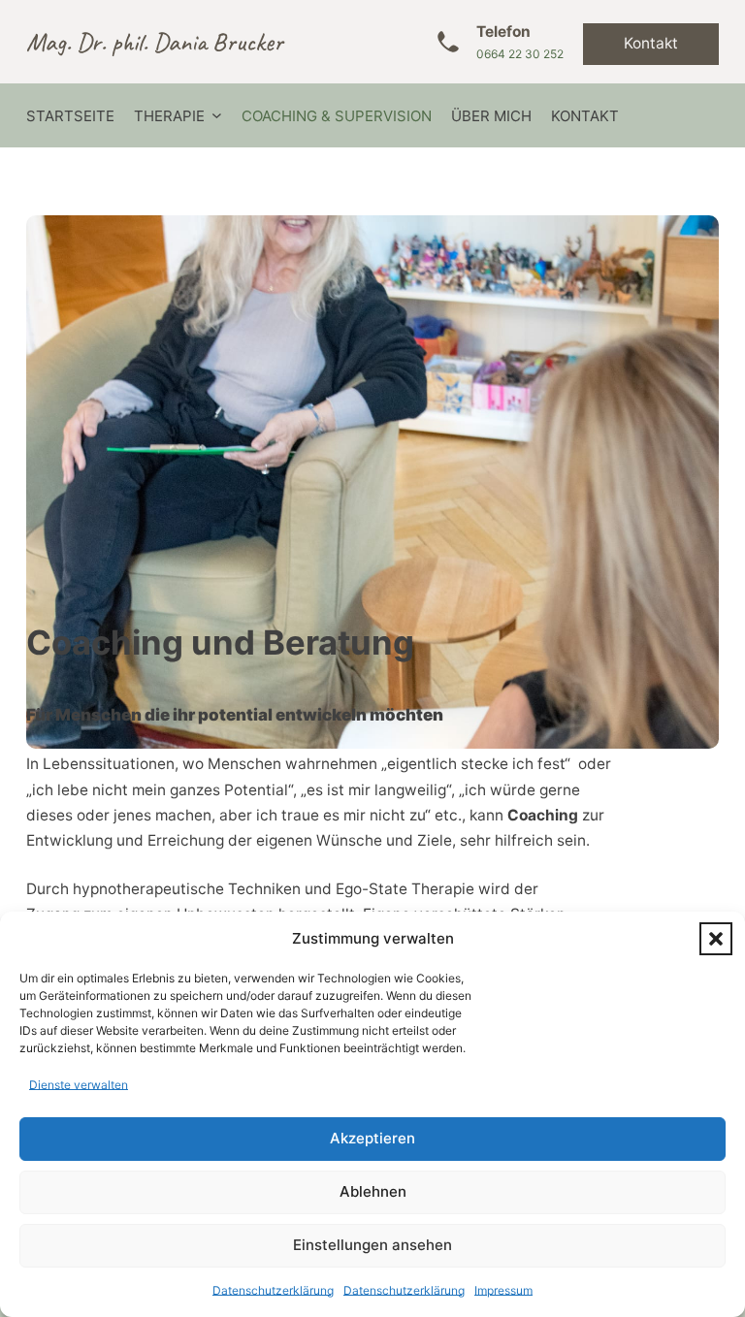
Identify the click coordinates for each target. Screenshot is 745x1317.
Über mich (491, 116)
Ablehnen (373, 1191)
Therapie (169, 116)
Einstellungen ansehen (372, 1245)
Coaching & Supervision (337, 116)
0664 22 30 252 (520, 54)
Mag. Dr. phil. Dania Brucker (154, 42)
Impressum (503, 1290)
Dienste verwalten (78, 1084)
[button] (716, 938)
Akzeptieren (372, 1138)
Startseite (70, 116)
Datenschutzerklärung (273, 1290)
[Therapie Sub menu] (216, 116)
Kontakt (651, 43)
